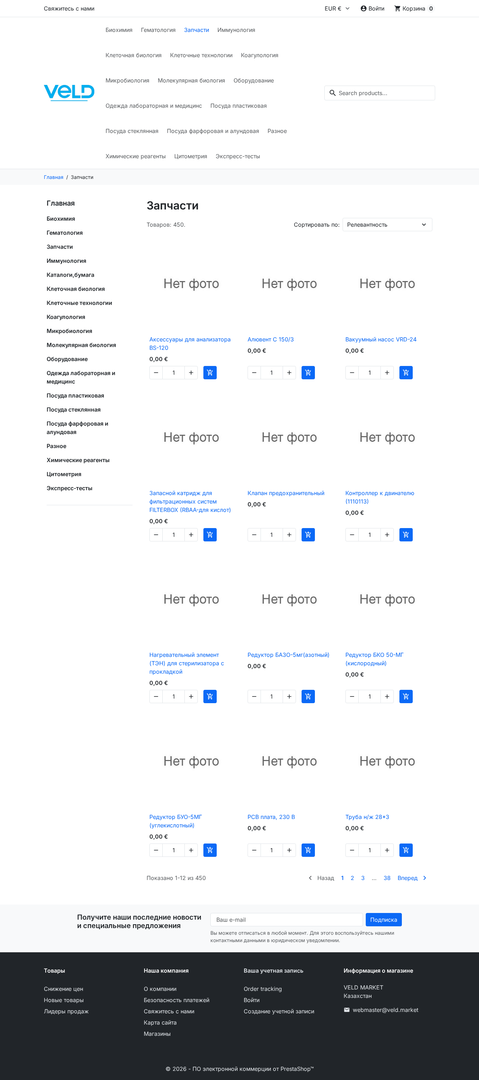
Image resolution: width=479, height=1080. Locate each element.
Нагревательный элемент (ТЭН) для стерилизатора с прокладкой (186, 663)
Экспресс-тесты (238, 156)
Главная (61, 203)
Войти (251, 1000)
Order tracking (263, 988)
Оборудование (254, 80)
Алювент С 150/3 (271, 339)
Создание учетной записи (279, 1011)
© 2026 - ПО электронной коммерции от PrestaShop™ (240, 1068)
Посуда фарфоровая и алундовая (213, 130)
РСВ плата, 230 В (271, 816)
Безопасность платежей (176, 1000)
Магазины (157, 1033)
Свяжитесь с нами (69, 8)
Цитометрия (190, 156)
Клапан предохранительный (286, 492)
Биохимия (119, 29)
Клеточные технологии (201, 55)
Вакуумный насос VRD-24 (381, 339)
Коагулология (259, 55)
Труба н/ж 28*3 (367, 816)
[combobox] (379, 93)
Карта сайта (160, 1022)
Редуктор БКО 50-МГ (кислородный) (374, 659)
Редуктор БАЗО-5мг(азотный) (289, 654)
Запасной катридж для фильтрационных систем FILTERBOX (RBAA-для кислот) (190, 501)
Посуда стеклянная (132, 130)
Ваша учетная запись (273, 970)
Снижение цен (63, 988)
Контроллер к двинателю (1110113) (379, 497)
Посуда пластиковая (238, 105)
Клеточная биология (134, 55)
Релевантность (367, 224)
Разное (277, 130)
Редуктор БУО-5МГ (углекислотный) (175, 821)
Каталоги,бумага (70, 274)
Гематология (158, 29)
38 (387, 877)
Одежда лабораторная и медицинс (154, 105)
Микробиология (127, 80)
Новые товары (64, 1000)
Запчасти (196, 29)
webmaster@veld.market (385, 1009)
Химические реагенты (136, 156)
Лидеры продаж (66, 1011)
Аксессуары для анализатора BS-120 (190, 343)
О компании (160, 988)
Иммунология (236, 29)
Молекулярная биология (191, 80)
